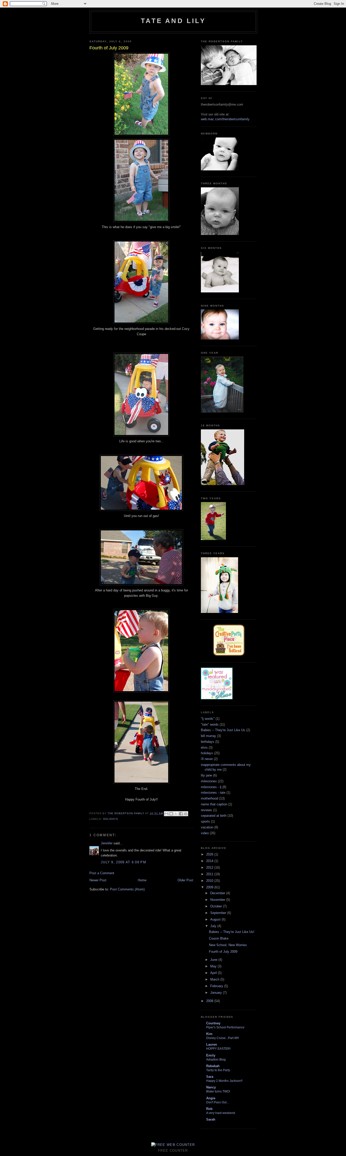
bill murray (208, 736)
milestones (209, 781)
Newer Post (97, 880)
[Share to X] (176, 813)
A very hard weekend (220, 1113)
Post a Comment (101, 873)
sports (205, 821)
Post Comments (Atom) (127, 889)
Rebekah (213, 1066)
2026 (210, 854)
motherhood (209, 798)
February (217, 986)
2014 (210, 861)
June (214, 960)
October (216, 906)
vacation (207, 827)
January (216, 992)
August (216, 919)
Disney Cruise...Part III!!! (222, 1038)
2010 (210, 881)
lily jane (206, 775)
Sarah (210, 1119)
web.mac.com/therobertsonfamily (225, 119)
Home (142, 880)
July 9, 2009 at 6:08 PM (123, 862)
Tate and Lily (173, 21)
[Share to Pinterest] (185, 813)
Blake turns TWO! (218, 1091)
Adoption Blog (216, 1059)
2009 (210, 887)
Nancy (211, 1087)
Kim (209, 1034)
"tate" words (210, 724)
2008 (210, 1001)
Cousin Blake (218, 938)
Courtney (213, 1023)
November (218, 900)
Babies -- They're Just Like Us (223, 730)
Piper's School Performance (225, 1027)
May (214, 966)
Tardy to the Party (218, 1070)
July (213, 926)
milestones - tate (213, 792)
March (215, 979)
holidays (110, 819)
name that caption (214, 804)
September (218, 913)
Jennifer (106, 843)
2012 (210, 867)
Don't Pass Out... (217, 1102)
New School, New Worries (228, 945)
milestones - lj (211, 787)
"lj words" (208, 719)
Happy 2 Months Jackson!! (224, 1081)
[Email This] (166, 813)
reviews (206, 810)
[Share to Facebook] (180, 813)
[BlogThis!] (171, 813)
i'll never (207, 759)
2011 (210, 874)
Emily (210, 1055)
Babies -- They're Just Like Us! (231, 932)
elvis (204, 747)
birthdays (207, 742)
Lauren (211, 1044)
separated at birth (213, 816)
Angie (210, 1098)
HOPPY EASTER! (218, 1048)
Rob (209, 1109)
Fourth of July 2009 (223, 951)
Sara (209, 1077)
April (214, 973)
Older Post (185, 880)
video (205, 833)
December (218, 893)
